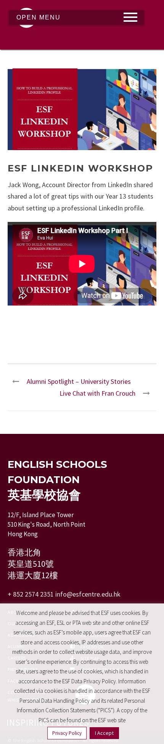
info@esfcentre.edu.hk (88, 594)
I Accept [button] (104, 732)
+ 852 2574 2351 (31, 594)
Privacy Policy (67, 733)
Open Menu (38, 17)
